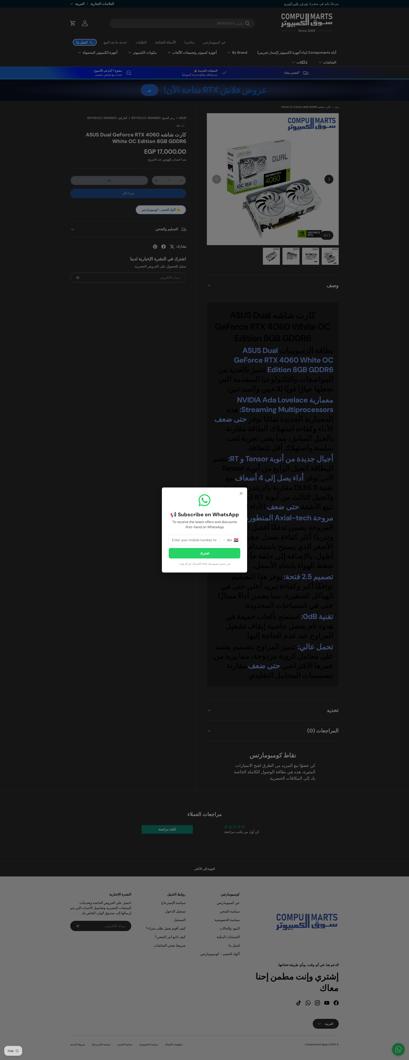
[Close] (241, 494)
